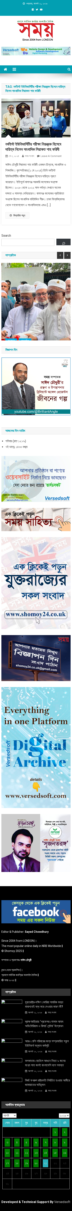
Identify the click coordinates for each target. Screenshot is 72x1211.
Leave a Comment (51, 156)
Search (6, 235)
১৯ (26, 1163)
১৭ (7, 1163)
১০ (7, 1153)
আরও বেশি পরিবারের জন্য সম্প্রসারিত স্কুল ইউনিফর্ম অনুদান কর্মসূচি (47, 1043)
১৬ (64, 1153)
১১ (17, 1153)
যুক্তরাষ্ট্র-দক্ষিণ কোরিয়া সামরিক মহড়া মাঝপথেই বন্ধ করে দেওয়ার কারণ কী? (44, 1004)
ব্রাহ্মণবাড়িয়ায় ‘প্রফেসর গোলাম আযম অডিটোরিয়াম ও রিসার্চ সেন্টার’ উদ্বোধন (44, 1024)
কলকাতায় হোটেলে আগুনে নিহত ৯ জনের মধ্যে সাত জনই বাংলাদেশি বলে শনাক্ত (45, 1063)
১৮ (16, 1163)
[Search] (63, 242)
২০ (36, 1163)
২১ (45, 1163)
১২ (26, 1153)
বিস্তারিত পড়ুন (19, 215)
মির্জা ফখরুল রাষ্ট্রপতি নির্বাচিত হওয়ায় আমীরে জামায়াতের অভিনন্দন (47, 1082)
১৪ (45, 1153)
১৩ (36, 1153)
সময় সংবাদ (29, 156)
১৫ (55, 1153)
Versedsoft (62, 1202)
